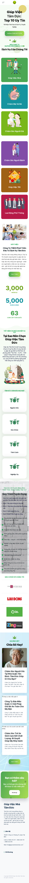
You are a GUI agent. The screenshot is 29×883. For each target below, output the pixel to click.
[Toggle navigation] (3, 2)
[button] (14, 33)
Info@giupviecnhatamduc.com (15, 845)
